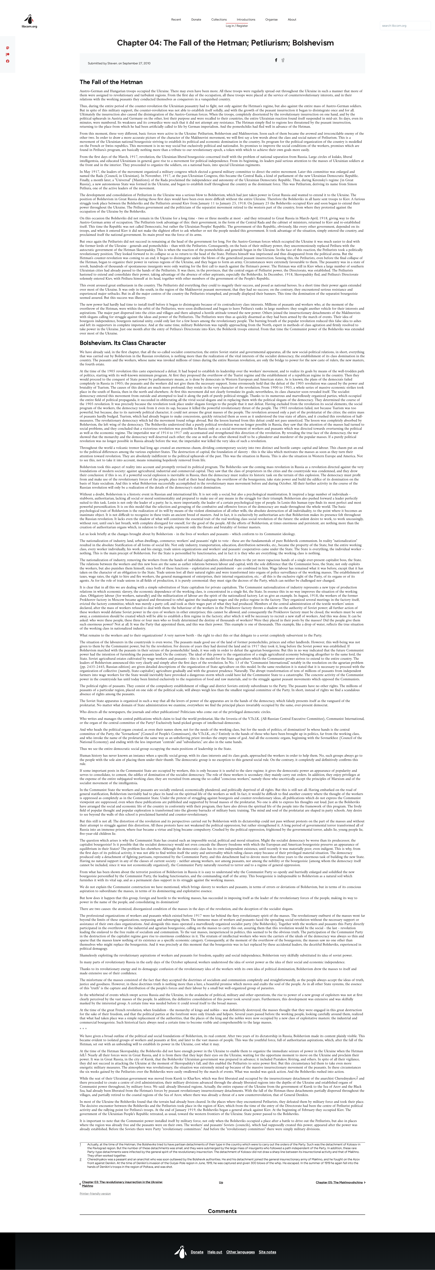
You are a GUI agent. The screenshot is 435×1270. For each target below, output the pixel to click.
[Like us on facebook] (7, 61)
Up (221, 1182)
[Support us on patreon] (7, 54)
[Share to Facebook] (276, 60)
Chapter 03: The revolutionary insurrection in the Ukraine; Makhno (122, 1184)
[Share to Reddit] (283, 60)
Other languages (240, 1252)
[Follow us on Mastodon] (7, 48)
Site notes (267, 1252)
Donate (197, 1252)
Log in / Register (237, 26)
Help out (214, 1252)
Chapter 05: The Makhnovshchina (339, 1182)
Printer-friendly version (95, 1193)
